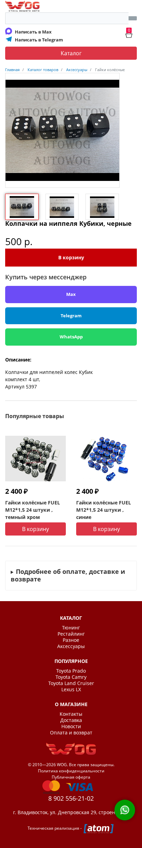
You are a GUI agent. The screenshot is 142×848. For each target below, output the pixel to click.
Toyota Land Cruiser (71, 683)
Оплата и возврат (71, 733)
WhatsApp (71, 337)
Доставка (71, 720)
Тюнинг (71, 628)
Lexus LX (71, 689)
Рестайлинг (71, 634)
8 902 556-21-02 (71, 798)
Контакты (71, 714)
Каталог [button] (71, 53)
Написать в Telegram (39, 40)
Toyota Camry (71, 677)
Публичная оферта (71, 777)
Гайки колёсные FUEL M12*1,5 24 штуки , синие (103, 509)
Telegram (71, 315)
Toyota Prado (71, 671)
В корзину (71, 257)
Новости (71, 726)
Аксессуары (71, 646)
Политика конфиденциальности (71, 771)
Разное (71, 640)
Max (71, 294)
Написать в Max (33, 32)
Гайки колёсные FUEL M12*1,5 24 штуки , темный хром (32, 509)
